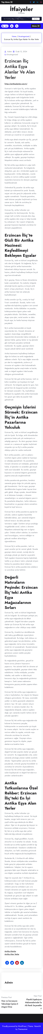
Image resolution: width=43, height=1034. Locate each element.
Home (14, 36)
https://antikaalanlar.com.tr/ (16, 84)
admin (9, 982)
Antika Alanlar (10, 951)
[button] (6, 2)
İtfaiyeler (21, 9)
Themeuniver (22, 1029)
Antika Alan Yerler (12, 954)
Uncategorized (23, 36)
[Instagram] (41, 2)
